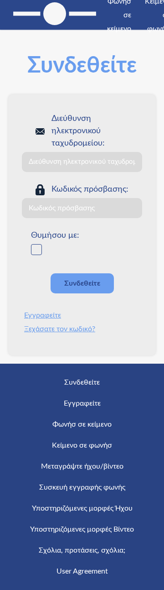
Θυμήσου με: (55, 235)
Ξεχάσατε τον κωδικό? (59, 329)
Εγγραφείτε (42, 315)
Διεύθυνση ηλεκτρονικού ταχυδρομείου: (78, 131)
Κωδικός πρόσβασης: (89, 189)
